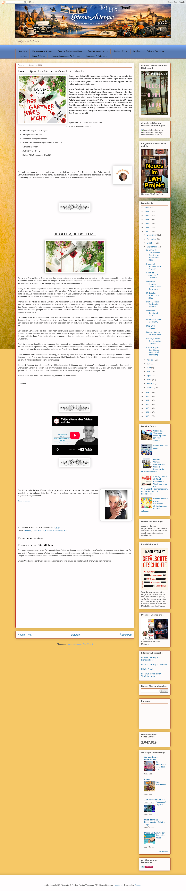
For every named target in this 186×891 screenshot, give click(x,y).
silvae (147, 779)
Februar (151, 383)
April (149, 375)
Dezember (152, 235)
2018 (147, 396)
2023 (147, 219)
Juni (149, 367)
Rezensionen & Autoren (42, 51)
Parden (41, 530)
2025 (147, 211)
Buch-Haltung (151, 820)
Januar (150, 387)
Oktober (151, 243)
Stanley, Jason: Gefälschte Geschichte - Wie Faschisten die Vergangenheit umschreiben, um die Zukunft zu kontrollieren (154, 485)
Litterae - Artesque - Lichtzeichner (150, 658)
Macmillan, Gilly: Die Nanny (153, 320)
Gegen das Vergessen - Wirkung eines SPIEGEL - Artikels (159, 436)
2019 (147, 392)
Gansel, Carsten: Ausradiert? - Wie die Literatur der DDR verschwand (153, 465)
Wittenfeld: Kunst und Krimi (152, 313)
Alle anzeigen (163, 851)
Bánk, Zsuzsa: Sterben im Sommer (152, 304)
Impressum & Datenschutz (97, 56)
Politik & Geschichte (155, 51)
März (149, 379)
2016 (147, 404)
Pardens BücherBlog (53, 530)
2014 (147, 412)
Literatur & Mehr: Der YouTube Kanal (151, 675)
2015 (147, 408)
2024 (147, 215)
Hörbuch (27, 530)
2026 (147, 208)
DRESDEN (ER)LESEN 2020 (152, 295)
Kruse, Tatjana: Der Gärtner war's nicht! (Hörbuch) (153, 351)
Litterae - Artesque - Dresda (154, 664)
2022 (147, 223)
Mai (149, 371)
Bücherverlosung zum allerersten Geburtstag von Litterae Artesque (154, 505)
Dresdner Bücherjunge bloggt (70, 51)
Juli (149, 364)
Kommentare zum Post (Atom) (80, 644)
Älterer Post (126, 635)
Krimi (35, 530)
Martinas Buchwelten (154, 833)
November (152, 239)
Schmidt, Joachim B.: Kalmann (152, 275)
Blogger (138, 885)
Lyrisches (22, 56)
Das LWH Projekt (150, 327)
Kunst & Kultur (38, 56)
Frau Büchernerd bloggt (98, 51)
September (152, 247)
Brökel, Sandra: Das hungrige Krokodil (153, 341)
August (150, 360)
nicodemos (118, 885)
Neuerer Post (24, 635)
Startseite (22, 51)
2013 (147, 416)
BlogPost (137, 51)
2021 (147, 227)
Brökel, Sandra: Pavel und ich (153, 333)
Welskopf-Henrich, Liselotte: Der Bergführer (153, 285)
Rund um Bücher (120, 51)
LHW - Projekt (147, 669)
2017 (147, 400)
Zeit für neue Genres (154, 800)
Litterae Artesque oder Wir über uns (65, 56)
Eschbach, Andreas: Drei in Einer (153, 266)
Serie (66, 530)
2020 (147, 231)
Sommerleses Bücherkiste (151, 758)
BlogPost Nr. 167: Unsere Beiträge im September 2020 (153, 255)
